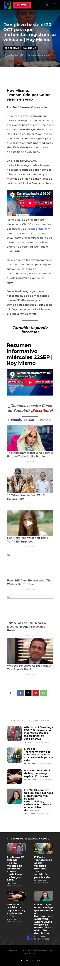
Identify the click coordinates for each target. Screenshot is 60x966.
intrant (16, 228)
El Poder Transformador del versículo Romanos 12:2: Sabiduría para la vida (38, 754)
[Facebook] (20, 693)
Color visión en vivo (28, 97)
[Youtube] (38, 961)
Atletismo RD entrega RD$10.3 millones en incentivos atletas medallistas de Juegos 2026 (38, 733)
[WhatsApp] (43, 693)
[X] (28, 693)
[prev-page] (9, 820)
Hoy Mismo (29, 48)
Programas (12, 48)
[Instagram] (27, 961)
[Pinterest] (35, 693)
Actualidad (30, 764)
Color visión (39, 107)
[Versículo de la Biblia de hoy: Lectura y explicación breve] (14, 776)
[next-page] (14, 820)
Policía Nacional (37, 228)
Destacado (29, 814)
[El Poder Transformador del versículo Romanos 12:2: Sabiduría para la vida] (14, 755)
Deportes (28, 742)
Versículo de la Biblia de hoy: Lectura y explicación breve (38, 773)
